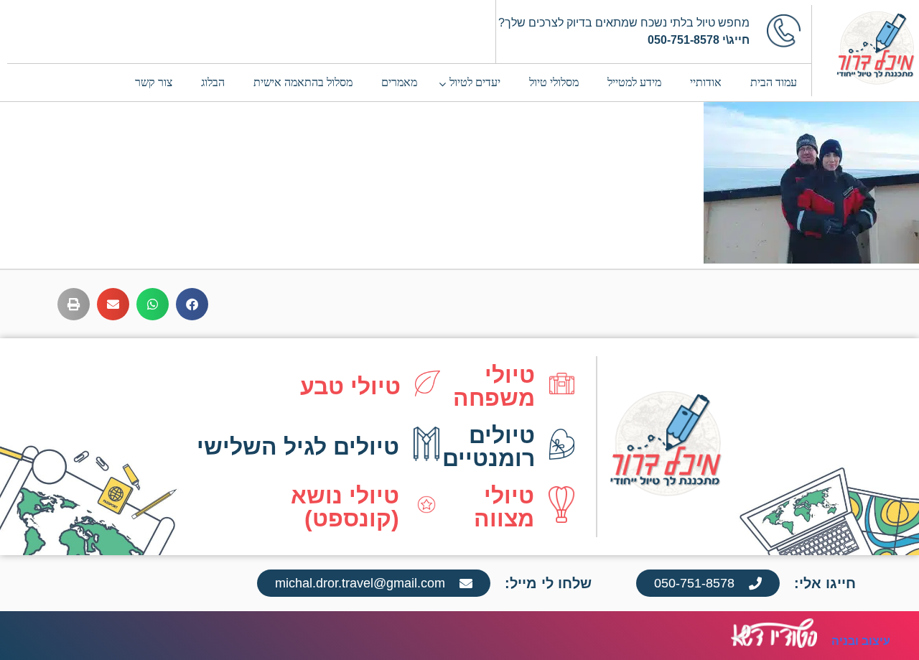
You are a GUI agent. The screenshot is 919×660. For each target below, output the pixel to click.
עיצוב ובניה (860, 641)
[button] (192, 304)
